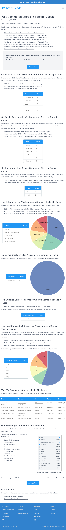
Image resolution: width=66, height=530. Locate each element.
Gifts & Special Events (12, 232)
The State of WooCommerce (13, 496)
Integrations (6, 516)
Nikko (27, 110)
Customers (37, 516)
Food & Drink (9, 238)
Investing (5, 513)
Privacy (53, 510)
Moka (27, 107)
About (36, 510)
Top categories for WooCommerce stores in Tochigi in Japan (24, 40)
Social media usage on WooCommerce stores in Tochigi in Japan (25, 35)
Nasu (26, 104)
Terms (53, 513)
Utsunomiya (29, 98)
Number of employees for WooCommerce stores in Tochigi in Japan (26, 42)
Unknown (28, 101)
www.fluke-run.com (22, 414)
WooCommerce (17, 23)
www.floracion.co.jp (24, 418)
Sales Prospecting (8, 510)
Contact (36, 513)
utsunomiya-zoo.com (22, 403)
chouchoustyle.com (24, 410)
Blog (35, 520)
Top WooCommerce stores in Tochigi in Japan (19, 49)
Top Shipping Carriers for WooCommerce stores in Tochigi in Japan (26, 44)
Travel (7, 229)
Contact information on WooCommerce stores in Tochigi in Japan (25, 37)
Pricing (20, 510)
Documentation (23, 513)
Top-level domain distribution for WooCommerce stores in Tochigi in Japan (28, 46)
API (3, 520)
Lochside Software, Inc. (9, 526)
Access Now (33, 67)
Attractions (8, 235)
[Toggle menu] (63, 8)
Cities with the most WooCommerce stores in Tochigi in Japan (24, 33)
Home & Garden (10, 241)
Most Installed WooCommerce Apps (16, 499)
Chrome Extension (39, 2)
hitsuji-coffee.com (24, 407)
